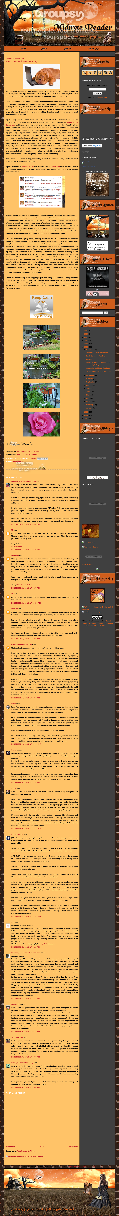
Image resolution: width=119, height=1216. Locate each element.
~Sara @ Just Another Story (22, 1063)
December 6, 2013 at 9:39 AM (25, 1057)
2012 (86, 412)
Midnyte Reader (17, 834)
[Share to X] (42, 459)
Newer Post (10, 1146)
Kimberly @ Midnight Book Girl (23, 481)
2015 (86, 340)
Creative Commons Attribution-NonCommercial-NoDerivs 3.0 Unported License (97, 623)
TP (12, 530)
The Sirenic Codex (24, 585)
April (88, 398)
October (89, 379)
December (90, 350)
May (88, 395)
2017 (86, 334)
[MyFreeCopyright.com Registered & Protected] (97, 609)
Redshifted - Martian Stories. (97, 353)
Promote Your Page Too (88, 166)
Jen (12, 922)
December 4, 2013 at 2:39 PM (25, 782)
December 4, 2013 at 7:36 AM (25, 698)
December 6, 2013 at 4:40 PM (25, 1087)
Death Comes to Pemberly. (96, 356)
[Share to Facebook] (44, 459)
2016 (86, 337)
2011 (86, 415)
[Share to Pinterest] (47, 459)
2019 (86, 331)
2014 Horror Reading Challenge (98, 371)
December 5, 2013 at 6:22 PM (25, 947)
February (90, 405)
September (90, 382)
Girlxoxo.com (16, 546)
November (90, 375)
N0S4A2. (89, 359)
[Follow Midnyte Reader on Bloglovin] (92, 147)
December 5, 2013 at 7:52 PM (25, 998)
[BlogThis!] (40, 459)
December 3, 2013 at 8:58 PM (25, 524)
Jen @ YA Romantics (46, 944)
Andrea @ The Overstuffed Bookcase (26, 953)
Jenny (13, 788)
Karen (13, 704)
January (89, 408)
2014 (86, 344)
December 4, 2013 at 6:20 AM (25, 639)
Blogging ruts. (19, 461)
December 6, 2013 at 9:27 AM (25, 1032)
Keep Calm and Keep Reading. (22, 61)
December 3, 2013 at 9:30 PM (25, 550)
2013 (86, 347)
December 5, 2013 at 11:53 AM (26, 916)
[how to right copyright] (91, 612)
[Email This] (38, 459)
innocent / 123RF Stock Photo (28, 452)
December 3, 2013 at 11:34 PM (26, 603)
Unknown (15, 555)
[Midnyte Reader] (83, 164)
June (88, 392)
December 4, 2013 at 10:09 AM (26, 744)
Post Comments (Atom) (26, 1151)
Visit (87, 564)
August (89, 385)
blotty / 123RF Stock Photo (27, 454)
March (89, 401)
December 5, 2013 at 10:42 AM (26, 829)
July (88, 388)
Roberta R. (15, 1004)
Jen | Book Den (17, 1037)
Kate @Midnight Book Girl (21, 644)
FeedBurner (102, 97)
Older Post (73, 1146)
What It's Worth (27, 167)
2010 (86, 418)
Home (42, 1146)
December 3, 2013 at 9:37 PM (25, 588)
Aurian (13, 750)
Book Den (56, 167)
